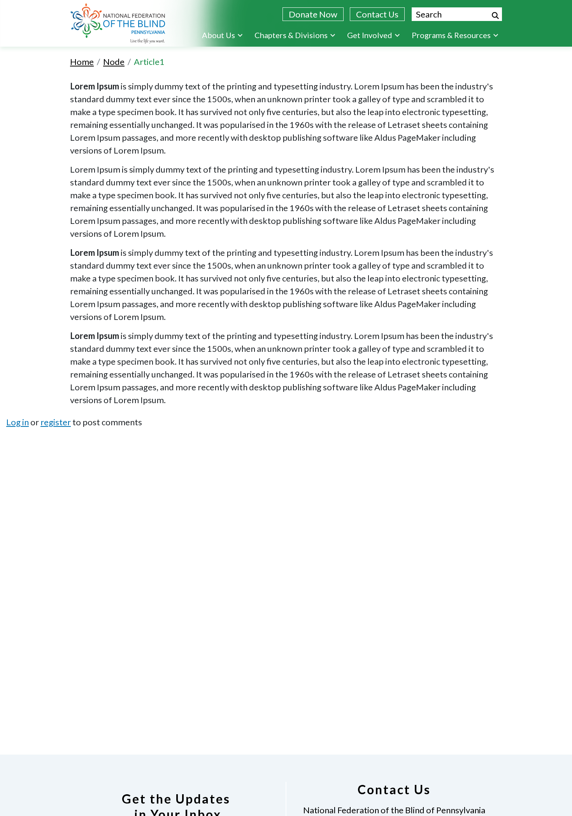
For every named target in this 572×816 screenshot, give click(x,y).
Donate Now (313, 14)
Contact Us (377, 14)
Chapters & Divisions (291, 35)
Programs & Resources (451, 35)
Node (114, 61)
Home (82, 61)
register (55, 422)
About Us (218, 35)
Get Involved (369, 35)
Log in (17, 422)
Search (495, 15)
